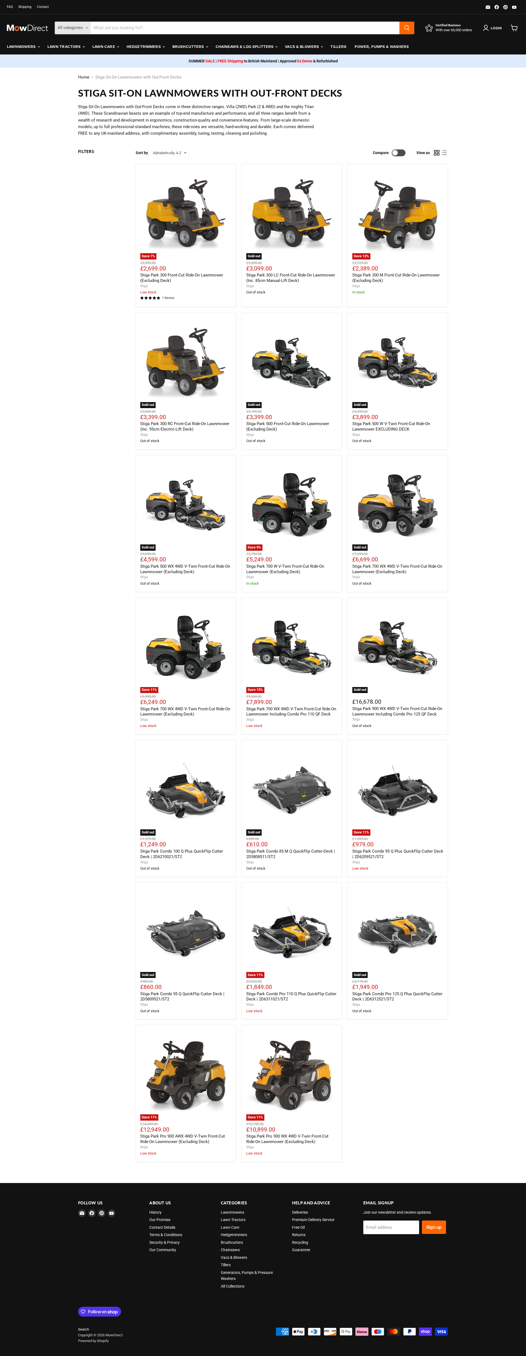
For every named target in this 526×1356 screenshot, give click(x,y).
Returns (298, 1235)
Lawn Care (104, 46)
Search (83, 1329)
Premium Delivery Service (313, 1219)
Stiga (144, 286)
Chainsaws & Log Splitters (245, 46)
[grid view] (437, 153)
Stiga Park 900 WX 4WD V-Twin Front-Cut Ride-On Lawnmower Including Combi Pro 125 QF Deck (397, 711)
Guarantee (301, 1250)
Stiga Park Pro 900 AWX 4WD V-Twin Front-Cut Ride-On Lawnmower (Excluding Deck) (182, 1139)
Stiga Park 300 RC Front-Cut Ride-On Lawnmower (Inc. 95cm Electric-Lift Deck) (184, 426)
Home (83, 77)
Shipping (25, 7)
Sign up (434, 1227)
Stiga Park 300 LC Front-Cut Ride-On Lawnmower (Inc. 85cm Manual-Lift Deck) (290, 278)
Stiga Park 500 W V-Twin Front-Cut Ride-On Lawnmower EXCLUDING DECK (391, 426)
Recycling (300, 1242)
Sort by (142, 153)
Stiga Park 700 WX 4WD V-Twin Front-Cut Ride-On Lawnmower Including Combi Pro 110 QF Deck (291, 711)
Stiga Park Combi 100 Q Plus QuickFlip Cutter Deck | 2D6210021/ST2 (181, 854)
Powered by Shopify (93, 1341)
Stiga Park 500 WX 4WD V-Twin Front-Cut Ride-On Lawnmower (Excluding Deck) (185, 569)
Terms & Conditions (165, 1235)
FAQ (10, 7)
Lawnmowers (22, 46)
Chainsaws (230, 1250)
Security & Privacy (164, 1242)
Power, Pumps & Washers (382, 46)
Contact (43, 7)
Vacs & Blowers (302, 46)
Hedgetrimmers (144, 46)
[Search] (406, 28)
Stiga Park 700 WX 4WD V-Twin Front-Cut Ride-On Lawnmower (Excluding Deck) (397, 569)
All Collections (232, 1286)
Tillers (338, 46)
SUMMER (201, 61)
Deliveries (300, 1212)
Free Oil (298, 1227)
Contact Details (162, 1227)
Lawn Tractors (64, 46)
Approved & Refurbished (309, 61)
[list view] (444, 153)
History (155, 1212)
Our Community (162, 1250)
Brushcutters (188, 46)
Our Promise (159, 1219)
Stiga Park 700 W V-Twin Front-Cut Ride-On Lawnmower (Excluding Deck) (285, 569)
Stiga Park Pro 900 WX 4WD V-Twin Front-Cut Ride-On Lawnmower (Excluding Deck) (287, 1139)
